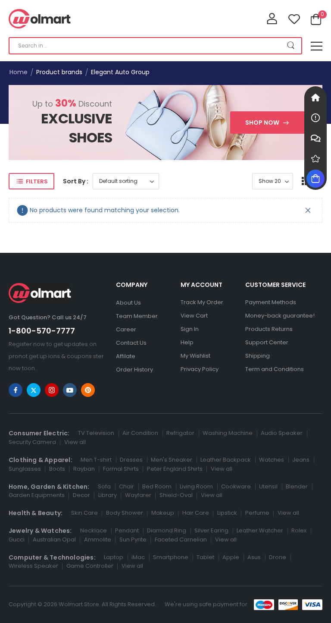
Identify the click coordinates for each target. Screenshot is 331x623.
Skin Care (84, 513)
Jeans (300, 460)
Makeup (162, 513)
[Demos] (315, 97)
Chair (126, 486)
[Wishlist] (294, 19)
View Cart (194, 316)
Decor (81, 495)
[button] (316, 46)
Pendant (127, 530)
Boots (57, 469)
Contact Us (131, 343)
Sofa (104, 486)
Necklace (93, 530)
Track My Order (202, 302)
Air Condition (140, 433)
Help (187, 342)
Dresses (131, 460)
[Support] (315, 138)
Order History (134, 369)
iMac (138, 557)
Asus (254, 557)
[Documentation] (315, 118)
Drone (277, 557)
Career (126, 329)
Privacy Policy (200, 369)
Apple (230, 557)
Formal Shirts (121, 469)
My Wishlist (195, 356)
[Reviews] (315, 158)
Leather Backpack (225, 460)
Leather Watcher (260, 530)
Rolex (298, 530)
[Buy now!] (315, 179)
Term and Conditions (274, 369)
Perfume (257, 513)
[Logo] (40, 18)
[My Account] (272, 18)
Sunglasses (25, 469)
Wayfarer (138, 495)
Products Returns (269, 329)
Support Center (266, 342)
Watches (271, 460)
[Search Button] (290, 45)
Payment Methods (270, 302)
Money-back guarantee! (280, 316)
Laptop (113, 557)
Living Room (196, 486)
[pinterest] (88, 390)
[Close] (308, 210)
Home (18, 72)
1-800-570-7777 (42, 330)
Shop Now (262, 122)
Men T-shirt (96, 460)
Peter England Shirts (175, 469)
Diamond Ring (166, 530)
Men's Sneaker (171, 460)
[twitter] (34, 390)
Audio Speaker (282, 433)
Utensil (268, 486)
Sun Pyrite (133, 539)
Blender (297, 486)
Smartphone (170, 557)
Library (107, 495)
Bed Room (157, 486)
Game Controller (89, 566)
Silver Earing (211, 530)
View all (75, 442)
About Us (128, 303)
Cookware (236, 486)
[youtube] (70, 390)
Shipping (257, 356)
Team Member (137, 316)
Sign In (190, 329)
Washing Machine (228, 433)
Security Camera (32, 442)
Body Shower (124, 513)
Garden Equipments (37, 495)
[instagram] (52, 390)
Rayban (84, 469)
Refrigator (180, 433)
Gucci (17, 539)
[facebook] (15, 390)
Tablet (205, 557)
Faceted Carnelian (181, 539)
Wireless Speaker (33, 566)
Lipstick (227, 513)
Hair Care (195, 513)
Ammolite (97, 539)
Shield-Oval (176, 495)
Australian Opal (54, 539)
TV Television (96, 433)
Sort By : (75, 181)
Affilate (125, 356)
